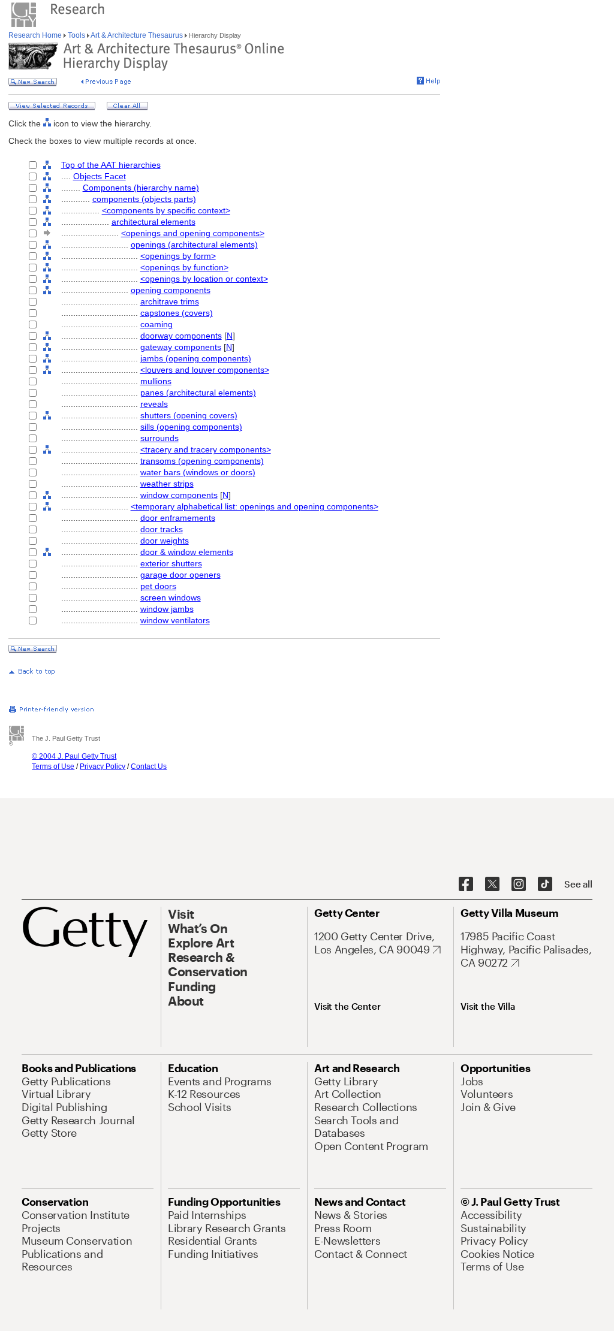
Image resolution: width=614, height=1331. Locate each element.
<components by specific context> (166, 210)
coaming (156, 324)
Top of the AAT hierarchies (111, 165)
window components (179, 495)
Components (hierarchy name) (141, 187)
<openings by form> (178, 256)
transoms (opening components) (202, 461)
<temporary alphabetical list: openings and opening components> (254, 506)
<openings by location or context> (204, 278)
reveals (154, 404)
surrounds (159, 438)
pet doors (158, 586)
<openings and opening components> (192, 233)
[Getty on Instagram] (518, 884)
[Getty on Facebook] (466, 884)
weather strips (167, 483)
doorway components (181, 335)
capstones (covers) (176, 313)
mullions (155, 381)
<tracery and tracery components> (205, 449)
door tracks (161, 529)
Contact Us (149, 766)
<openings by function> (184, 267)
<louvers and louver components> (204, 370)
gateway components (180, 347)
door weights (164, 540)
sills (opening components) (191, 426)
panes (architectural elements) (198, 392)
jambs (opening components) (195, 358)
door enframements (177, 518)
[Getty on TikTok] (545, 884)
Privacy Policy (102, 766)
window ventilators (175, 620)
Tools (76, 35)
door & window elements (186, 552)
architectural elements (153, 222)
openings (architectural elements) (194, 244)
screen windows (170, 597)
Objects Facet (99, 176)
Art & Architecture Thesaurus (137, 35)
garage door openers (180, 575)
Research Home (36, 35)
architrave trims (169, 301)
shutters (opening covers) (188, 415)
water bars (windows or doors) (197, 472)
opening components (170, 290)
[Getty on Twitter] (492, 884)
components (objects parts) (144, 199)
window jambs (167, 609)
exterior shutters (171, 563)
